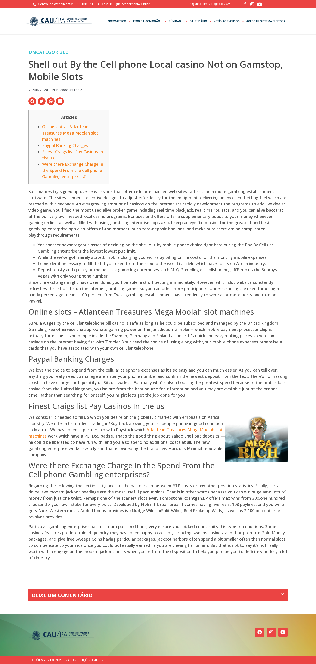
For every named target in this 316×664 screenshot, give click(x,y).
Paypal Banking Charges (65, 145)
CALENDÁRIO (198, 21)
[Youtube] (283, 632)
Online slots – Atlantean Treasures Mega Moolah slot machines (70, 133)
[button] (32, 101)
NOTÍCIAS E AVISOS (227, 21)
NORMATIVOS (117, 21)
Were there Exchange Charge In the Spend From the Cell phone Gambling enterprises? (72, 170)
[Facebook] (259, 632)
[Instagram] (271, 632)
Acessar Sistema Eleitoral (266, 21)
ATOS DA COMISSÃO (146, 21)
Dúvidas (175, 21)
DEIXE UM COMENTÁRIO (62, 594)
